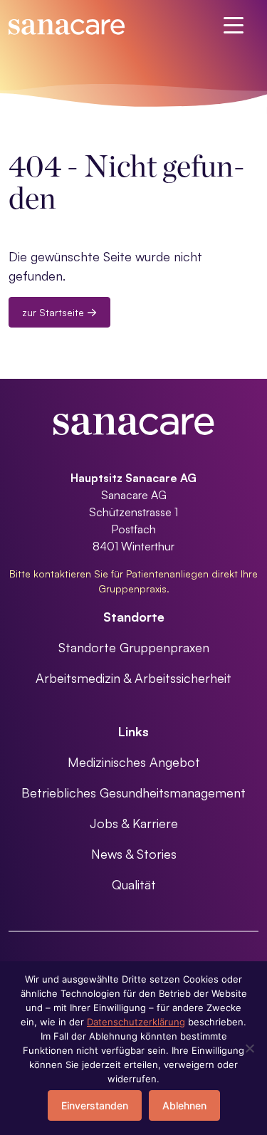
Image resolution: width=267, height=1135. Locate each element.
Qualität (134, 884)
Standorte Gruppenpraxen (133, 647)
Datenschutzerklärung (136, 1021)
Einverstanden (94, 1105)
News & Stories (134, 854)
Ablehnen (184, 1105)
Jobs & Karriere (134, 823)
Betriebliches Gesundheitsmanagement (133, 792)
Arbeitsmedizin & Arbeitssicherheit (133, 678)
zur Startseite (54, 312)
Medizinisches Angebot (134, 762)
